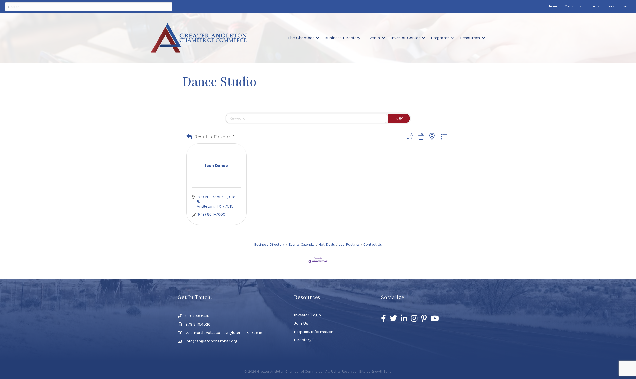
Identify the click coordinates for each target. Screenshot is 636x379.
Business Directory (342, 37)
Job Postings (349, 244)
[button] (189, 136)
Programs (440, 37)
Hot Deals (326, 244)
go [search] (401, 118)
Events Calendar (301, 244)
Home (553, 6)
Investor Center (405, 37)
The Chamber (300, 37)
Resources (470, 37)
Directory (302, 339)
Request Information (313, 331)
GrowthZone (381, 371)
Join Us (594, 6)
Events (373, 37)
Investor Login (617, 6)
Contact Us (573, 6)
